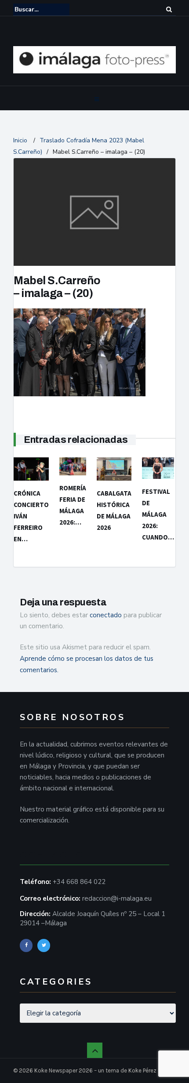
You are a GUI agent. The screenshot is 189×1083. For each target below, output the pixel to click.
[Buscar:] (41, 9)
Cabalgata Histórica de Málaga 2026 (114, 510)
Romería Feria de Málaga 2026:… (72, 505)
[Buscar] (169, 9)
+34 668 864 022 (79, 881)
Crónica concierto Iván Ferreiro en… (31, 516)
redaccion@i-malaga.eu (117, 898)
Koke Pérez (142, 1070)
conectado (106, 615)
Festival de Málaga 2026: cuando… (158, 514)
